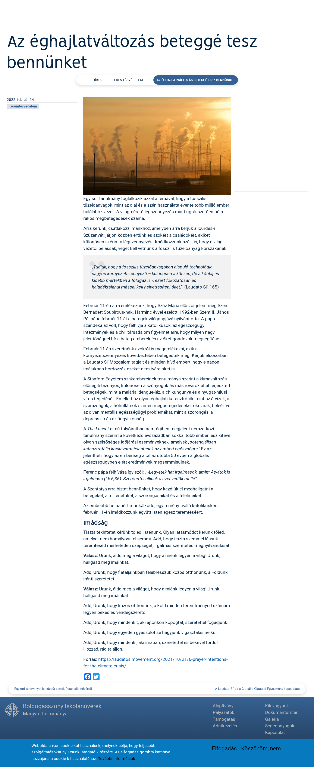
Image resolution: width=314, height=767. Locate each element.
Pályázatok (223, 712)
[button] (157, 145)
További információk (116, 758)
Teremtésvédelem (127, 80)
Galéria (272, 719)
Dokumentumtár (281, 712)
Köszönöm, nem (261, 748)
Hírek (97, 80)
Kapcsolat (275, 732)
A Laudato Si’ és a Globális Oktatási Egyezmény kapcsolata (257, 689)
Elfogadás (224, 748)
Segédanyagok (279, 726)
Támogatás (224, 719)
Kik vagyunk (277, 706)
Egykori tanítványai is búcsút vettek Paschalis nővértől (53, 689)
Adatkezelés (225, 726)
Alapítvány (223, 706)
